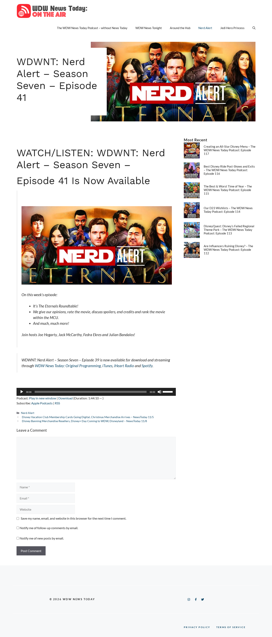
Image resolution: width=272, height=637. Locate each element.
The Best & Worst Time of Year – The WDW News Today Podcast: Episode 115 (228, 189)
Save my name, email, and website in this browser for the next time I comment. (73, 518)
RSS (57, 403)
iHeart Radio (124, 365)
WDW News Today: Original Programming (68, 365)
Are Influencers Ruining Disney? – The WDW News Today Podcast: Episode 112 (228, 249)
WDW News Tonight (148, 28)
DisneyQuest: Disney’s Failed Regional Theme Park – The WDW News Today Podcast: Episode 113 (229, 229)
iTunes (107, 365)
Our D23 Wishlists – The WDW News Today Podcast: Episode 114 (228, 209)
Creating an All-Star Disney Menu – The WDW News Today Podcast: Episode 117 (229, 150)
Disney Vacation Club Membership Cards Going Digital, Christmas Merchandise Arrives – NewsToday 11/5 (88, 417)
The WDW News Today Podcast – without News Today (92, 28)
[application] (96, 392)
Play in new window (42, 398)
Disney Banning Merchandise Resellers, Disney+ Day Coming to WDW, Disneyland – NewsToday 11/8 (84, 421)
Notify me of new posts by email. (42, 538)
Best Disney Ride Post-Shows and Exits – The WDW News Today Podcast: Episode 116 (229, 170)
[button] (254, 28)
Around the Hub (180, 28)
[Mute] (159, 392)
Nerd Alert (205, 28)
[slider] (168, 391)
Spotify (147, 365)
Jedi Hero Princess (232, 28)
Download (65, 398)
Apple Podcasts (42, 403)
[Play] (22, 392)
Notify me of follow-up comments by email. (49, 528)
